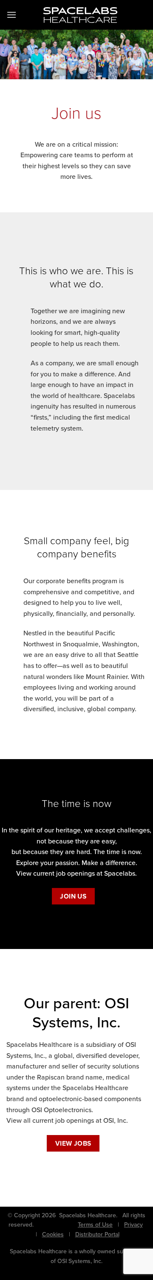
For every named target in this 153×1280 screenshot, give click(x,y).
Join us (73, 896)
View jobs (73, 1143)
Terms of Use (95, 1224)
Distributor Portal (97, 1234)
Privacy (133, 1224)
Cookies (53, 1234)
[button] (11, 14)
